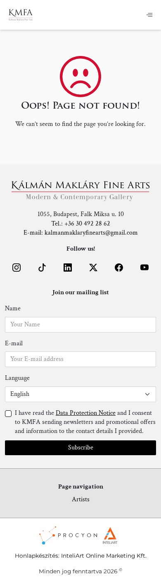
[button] (16, 268)
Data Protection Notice (86, 413)
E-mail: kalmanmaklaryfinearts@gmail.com (81, 232)
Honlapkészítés (36, 555)
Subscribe (80, 447)
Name (13, 308)
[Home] (21, 15)
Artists (81, 499)
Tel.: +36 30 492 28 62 (80, 223)
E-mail (14, 343)
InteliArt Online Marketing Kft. (104, 555)
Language (17, 378)
